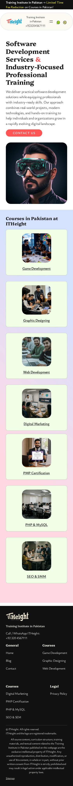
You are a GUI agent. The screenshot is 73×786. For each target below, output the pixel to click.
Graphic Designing (36, 320)
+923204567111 (35, 25)
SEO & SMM (36, 576)
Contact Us (24, 133)
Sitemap (10, 778)
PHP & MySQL (36, 524)
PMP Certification (36, 472)
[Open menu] (51, 21)
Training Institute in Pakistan (24, 2)
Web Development (36, 372)
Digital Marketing (36, 423)
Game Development (36, 268)
